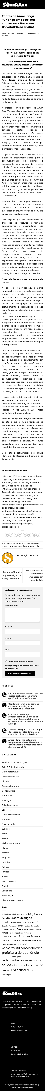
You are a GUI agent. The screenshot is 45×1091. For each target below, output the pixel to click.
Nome (8, 627)
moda (11, 941)
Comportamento (10, 786)
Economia (7, 795)
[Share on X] (16, 535)
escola (38, 930)
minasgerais (24, 936)
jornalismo (9, 936)
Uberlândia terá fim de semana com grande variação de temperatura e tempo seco (23, 706)
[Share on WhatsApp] (7, 535)
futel (11, 933)
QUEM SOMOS (17, 1027)
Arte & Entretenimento (13, 767)
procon (4, 957)
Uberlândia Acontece (12, 900)
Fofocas (6, 819)
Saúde (5, 876)
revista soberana (33, 961)
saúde (6, 965)
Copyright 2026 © (13, 1085)
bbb (28, 914)
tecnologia (35, 965)
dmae (4, 929)
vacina (32, 971)
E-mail (8, 638)
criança (13, 546)
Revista (5, 871)
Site (7, 650)
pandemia (7, 944)
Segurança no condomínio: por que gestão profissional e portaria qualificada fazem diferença (25, 696)
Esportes (6, 809)
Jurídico (6, 828)
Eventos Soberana (11, 814)
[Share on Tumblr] (38, 535)
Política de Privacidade (23, 1087)
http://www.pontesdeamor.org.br (18, 316)
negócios (35, 940)
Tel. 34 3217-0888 (18, 1071)
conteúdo (8, 922)
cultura (27, 926)
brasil (10, 918)
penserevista (11, 948)
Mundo (5, 848)
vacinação (6, 974)
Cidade (5, 13)
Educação (7, 800)
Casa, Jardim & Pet (11, 771)
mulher (17, 940)
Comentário (11, 605)
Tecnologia (7, 895)
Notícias (12, 13)
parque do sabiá (20, 944)
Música (5, 852)
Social (5, 886)
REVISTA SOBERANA (19, 1030)
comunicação (22, 918)
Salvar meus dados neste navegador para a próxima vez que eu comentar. (22, 665)
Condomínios (8, 790)
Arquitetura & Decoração (14, 762)
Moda (4, 833)
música (25, 940)
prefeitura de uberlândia (20, 953)
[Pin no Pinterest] (29, 535)
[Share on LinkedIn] (34, 535)
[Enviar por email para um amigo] (25, 535)
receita (9, 957)
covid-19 (32, 922)
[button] (31, 4)
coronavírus (20, 922)
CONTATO (15, 1050)
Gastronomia (8, 824)
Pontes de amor (23, 546)
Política (5, 867)
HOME (13, 1023)
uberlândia (34, 546)
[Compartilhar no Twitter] (20, 535)
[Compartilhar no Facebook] (11, 535)
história (27, 933)
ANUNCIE (14, 1047)
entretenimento (28, 929)
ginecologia (18, 933)
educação (13, 929)
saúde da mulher (21, 965)
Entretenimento (10, 805)
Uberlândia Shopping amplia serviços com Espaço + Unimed (12, 575)
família (5, 933)
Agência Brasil (8, 914)
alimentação (19, 914)
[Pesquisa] (42, 4)
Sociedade (7, 890)
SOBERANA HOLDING (19, 1054)
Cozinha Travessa (9, 926)
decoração (35, 926)
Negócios (6, 857)
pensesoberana (31, 948)
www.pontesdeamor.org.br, (19, 89)
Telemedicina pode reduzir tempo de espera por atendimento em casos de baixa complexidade (25, 732)
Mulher (5, 838)
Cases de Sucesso (10, 776)
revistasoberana (14, 960)
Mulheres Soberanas (12, 843)
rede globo (16, 957)
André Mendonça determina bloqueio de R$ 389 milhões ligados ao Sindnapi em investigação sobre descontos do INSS (25, 743)
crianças (20, 926)
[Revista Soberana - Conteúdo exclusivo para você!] (15, 4)
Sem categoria (9, 881)
